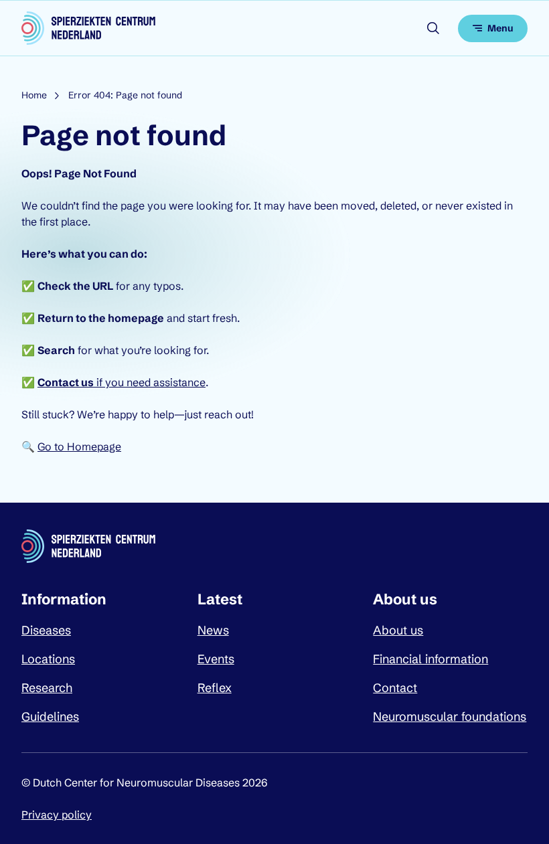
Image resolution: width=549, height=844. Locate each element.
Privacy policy (56, 814)
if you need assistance (121, 382)
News (213, 630)
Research (46, 687)
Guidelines (50, 716)
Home (34, 95)
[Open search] (433, 28)
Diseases (46, 630)
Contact (395, 687)
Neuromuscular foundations (449, 716)
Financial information (430, 659)
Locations (48, 659)
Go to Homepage (79, 446)
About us (398, 630)
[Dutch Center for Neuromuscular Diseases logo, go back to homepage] (88, 28)
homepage (136, 318)
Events (216, 659)
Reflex (215, 687)
